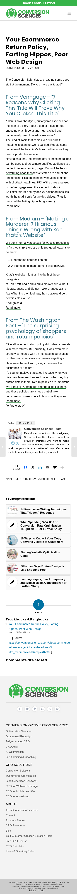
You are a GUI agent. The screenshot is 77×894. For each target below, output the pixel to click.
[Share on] (55, 467)
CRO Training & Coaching (21, 756)
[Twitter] (17, 443)
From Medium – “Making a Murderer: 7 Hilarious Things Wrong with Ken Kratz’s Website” (38, 227)
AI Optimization (15, 751)
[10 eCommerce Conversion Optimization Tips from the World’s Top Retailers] (3, 447)
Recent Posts (26, 423)
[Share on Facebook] (25, 467)
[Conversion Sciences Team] (15, 437)
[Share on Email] (47, 467)
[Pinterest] (34, 711)
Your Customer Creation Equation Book (29, 835)
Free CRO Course (16, 841)
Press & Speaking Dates (20, 851)
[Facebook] (13, 443)
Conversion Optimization (22, 68)
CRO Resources (15, 825)
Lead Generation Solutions (21, 780)
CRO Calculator (15, 846)
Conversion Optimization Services (37, 725)
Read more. (13, 206)
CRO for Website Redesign (22, 786)
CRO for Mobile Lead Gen (21, 791)
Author (11, 423)
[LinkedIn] (42, 711)
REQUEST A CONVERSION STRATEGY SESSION (38, 3)
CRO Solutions (19, 765)
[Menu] (69, 13)
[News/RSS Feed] (50, 711)
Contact (10, 815)
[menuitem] (69, 13)
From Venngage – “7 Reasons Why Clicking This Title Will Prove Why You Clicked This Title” (35, 105)
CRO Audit (12, 746)
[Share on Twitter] (33, 467)
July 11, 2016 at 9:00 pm (19, 632)
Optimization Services (19, 731)
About (11, 804)
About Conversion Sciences (22, 810)
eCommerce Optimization (21, 775)
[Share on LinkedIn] (40, 467)
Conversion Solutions (18, 770)
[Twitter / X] (27, 711)
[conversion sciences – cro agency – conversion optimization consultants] (32, 13)
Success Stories (15, 820)
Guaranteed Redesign (18, 736)
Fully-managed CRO (18, 741)
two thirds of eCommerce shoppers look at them (36, 386)
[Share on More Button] (62, 467)
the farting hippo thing (31, 201)
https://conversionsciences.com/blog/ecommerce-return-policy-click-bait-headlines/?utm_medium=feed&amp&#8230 (39, 647)
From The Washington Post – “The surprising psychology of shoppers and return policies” (36, 328)
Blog (8, 830)
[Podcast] (57, 711)
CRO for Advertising (17, 796)
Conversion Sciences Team (42, 428)
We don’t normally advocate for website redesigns (37, 242)
